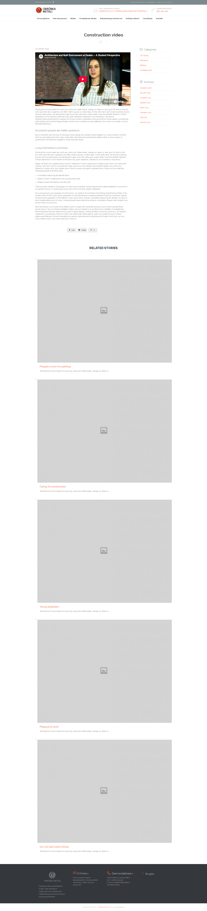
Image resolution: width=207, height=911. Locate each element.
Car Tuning (144, 55)
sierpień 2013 (145, 103)
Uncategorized (146, 70)
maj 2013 (143, 117)
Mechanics (144, 60)
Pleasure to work (49, 726)
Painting (143, 65)
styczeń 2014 (145, 93)
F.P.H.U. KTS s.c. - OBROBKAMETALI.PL (99, 907)
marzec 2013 (145, 122)
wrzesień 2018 (145, 88)
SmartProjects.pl (119, 907)
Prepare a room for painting (55, 366)
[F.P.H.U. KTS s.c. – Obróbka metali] (47, 10)
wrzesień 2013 (145, 98)
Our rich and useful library (54, 846)
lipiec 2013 (144, 108)
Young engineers (49, 606)
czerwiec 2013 (145, 112)
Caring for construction (53, 486)
